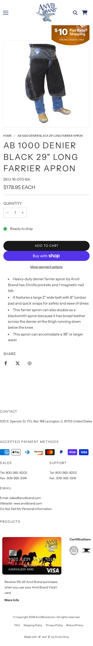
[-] (8, 212)
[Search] (75, 12)
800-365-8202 (16, 473)
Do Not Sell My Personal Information (26, 509)
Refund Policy (74, 625)
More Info (12, 600)
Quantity (12, 203)
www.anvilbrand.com (28, 503)
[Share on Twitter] (17, 363)
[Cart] (85, 12)
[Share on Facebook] (5, 363)
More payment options (46, 267)
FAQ (17, 625)
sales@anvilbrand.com (25, 498)
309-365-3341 (17, 478)
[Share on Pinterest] (29, 363)
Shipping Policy (32, 625)
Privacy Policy (54, 625)
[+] (23, 212)
